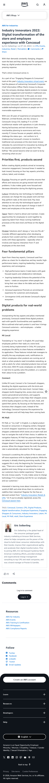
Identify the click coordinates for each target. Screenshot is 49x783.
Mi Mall (10, 516)
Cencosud (11, 507)
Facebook (12, 656)
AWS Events (11, 620)
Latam (41, 513)
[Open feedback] (46, 391)
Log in (23, 597)
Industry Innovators (30, 513)
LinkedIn (12, 659)
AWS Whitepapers (13, 625)
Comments (35, 49)
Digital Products (34, 507)
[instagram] (17, 757)
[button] (13, 15)
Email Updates (14, 665)
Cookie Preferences (30, 771)
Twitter (11, 653)
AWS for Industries (10, 25)
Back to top (23, 764)
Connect (19, 507)
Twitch (11, 662)
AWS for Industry (13, 617)
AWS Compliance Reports (16, 628)
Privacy (6, 771)
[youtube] (25, 757)
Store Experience (26, 516)
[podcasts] (29, 757)
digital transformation (11, 510)
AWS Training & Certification (17, 622)
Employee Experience (29, 510)
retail (16, 516)
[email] (33, 757)
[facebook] (8, 757)
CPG (25, 507)
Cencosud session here (11, 501)
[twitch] (21, 757)
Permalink (22, 49)
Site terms (15, 771)
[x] (4, 757)
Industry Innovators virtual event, (30, 81)
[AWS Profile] (44, 4)
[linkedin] (12, 757)
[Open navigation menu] (4, 5)
